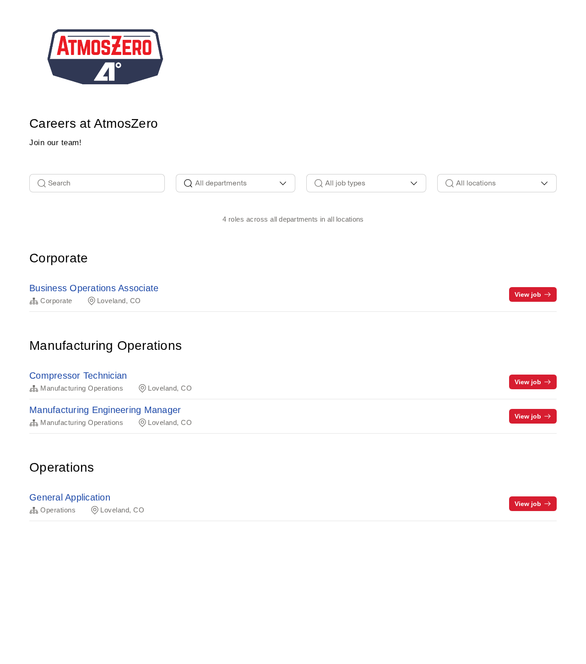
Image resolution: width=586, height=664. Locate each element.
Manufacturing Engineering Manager (105, 410)
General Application (69, 497)
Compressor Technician (78, 375)
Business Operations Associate (93, 288)
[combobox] (236, 183)
